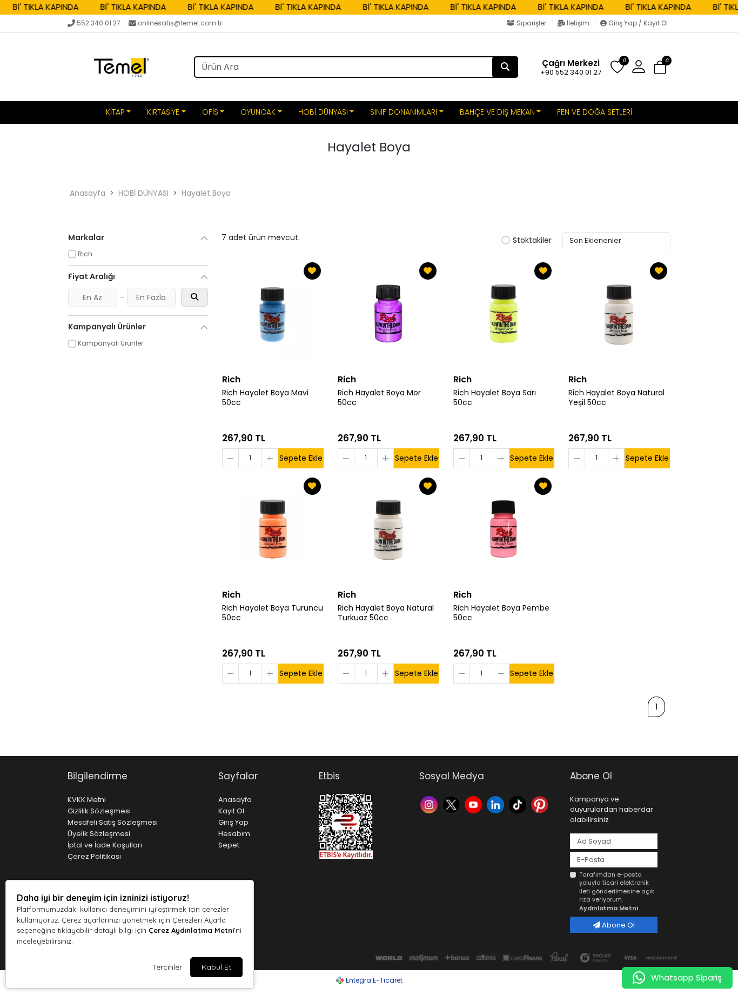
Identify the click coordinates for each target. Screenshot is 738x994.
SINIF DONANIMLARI (403, 112)
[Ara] (505, 67)
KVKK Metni (87, 799)
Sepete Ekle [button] (301, 458)
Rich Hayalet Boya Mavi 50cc (265, 398)
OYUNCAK (258, 112)
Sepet (228, 845)
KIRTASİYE (163, 112)
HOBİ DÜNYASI (323, 112)
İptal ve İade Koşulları (105, 845)
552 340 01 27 (98, 23)
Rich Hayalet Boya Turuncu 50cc (272, 613)
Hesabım (234, 834)
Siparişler (531, 23)
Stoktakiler (532, 240)
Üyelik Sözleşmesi (99, 834)
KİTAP (115, 112)
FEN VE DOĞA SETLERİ (594, 112)
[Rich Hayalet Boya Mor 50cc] (388, 314)
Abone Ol (617, 925)
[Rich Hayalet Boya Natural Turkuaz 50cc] (388, 529)
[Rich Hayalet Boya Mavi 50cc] (273, 314)
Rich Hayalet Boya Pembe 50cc (501, 613)
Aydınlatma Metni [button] (608, 908)
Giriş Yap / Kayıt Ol (637, 23)
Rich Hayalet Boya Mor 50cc (379, 398)
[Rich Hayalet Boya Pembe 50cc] (504, 529)
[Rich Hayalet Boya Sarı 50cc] (504, 314)
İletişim (578, 23)
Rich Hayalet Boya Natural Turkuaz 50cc (386, 613)
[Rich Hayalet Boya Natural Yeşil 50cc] (619, 314)
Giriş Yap (233, 822)
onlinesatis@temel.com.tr (180, 23)
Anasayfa (87, 193)
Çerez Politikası (94, 856)
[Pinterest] (541, 803)
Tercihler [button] (167, 967)
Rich (231, 379)
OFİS (210, 112)
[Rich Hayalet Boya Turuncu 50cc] (273, 529)
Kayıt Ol (231, 811)
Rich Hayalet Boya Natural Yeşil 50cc (616, 398)
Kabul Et (216, 967)
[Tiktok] (519, 803)
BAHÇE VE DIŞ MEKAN (497, 112)
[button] (660, 67)
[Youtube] (475, 803)
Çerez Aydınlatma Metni (191, 930)
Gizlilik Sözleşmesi (99, 811)
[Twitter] (452, 803)
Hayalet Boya (206, 193)
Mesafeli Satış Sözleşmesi (113, 822)
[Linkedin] (497, 803)
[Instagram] (430, 803)
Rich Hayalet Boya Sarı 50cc (494, 398)
